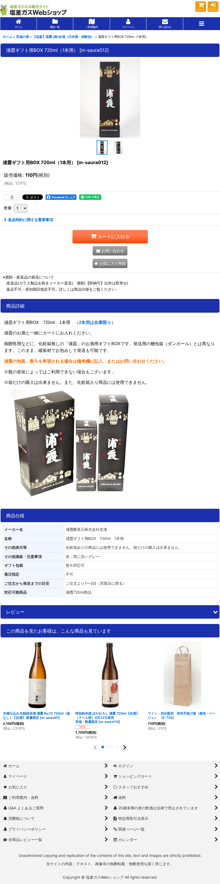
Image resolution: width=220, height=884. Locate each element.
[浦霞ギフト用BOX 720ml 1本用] (110, 98)
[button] (201, 23)
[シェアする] (12, 197)
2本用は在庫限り (95, 322)
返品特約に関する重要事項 (30, 219)
